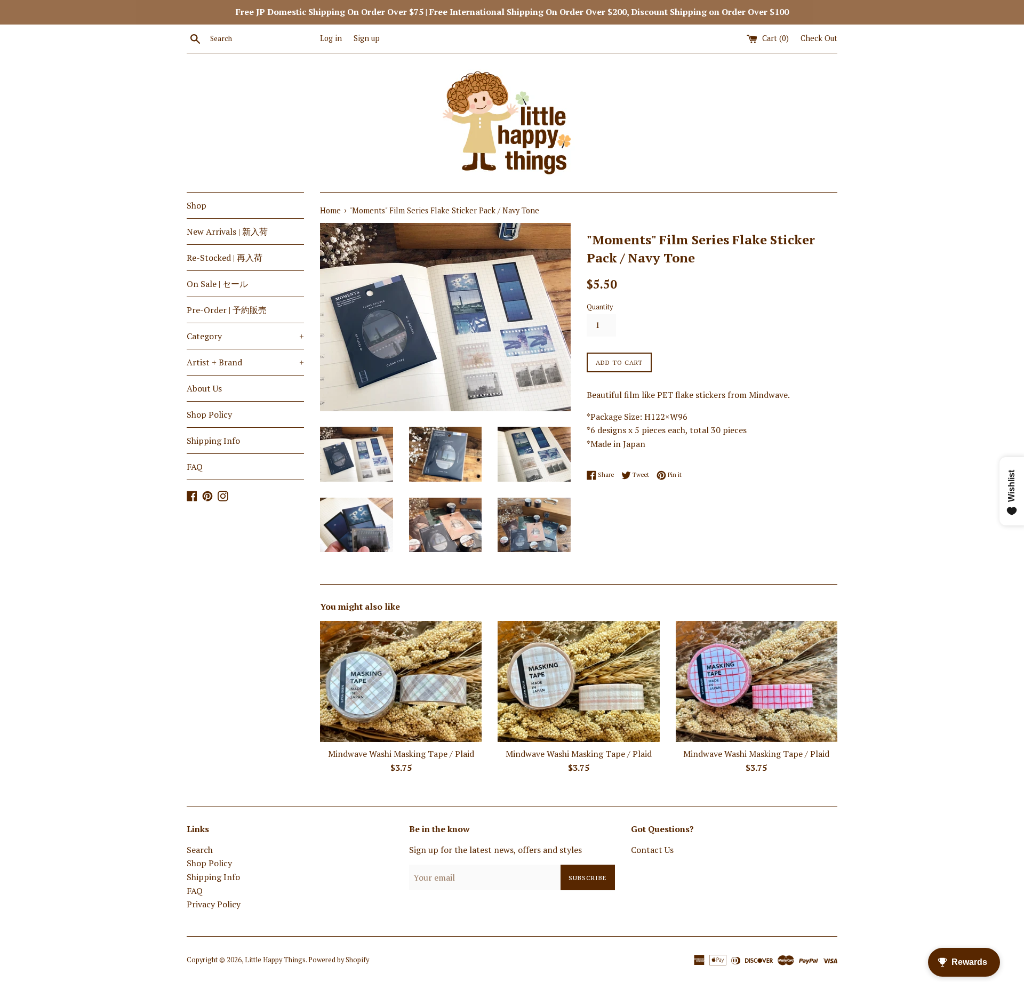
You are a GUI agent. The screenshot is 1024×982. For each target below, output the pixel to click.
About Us (204, 388)
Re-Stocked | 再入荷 (224, 258)
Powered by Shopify (338, 959)
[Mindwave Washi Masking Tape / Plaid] (401, 681)
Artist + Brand (245, 362)
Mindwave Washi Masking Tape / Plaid (401, 754)
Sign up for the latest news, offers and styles (495, 850)
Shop (196, 205)
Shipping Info (213, 440)
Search (200, 850)
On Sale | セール (217, 284)
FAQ (195, 467)
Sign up (367, 38)
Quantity (600, 307)
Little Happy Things (275, 959)
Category (245, 336)
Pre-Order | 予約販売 (227, 310)
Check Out (819, 38)
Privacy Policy (214, 904)
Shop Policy (209, 414)
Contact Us (652, 850)
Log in (331, 38)
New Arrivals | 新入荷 (227, 231)
